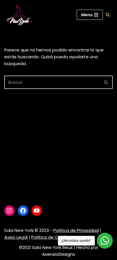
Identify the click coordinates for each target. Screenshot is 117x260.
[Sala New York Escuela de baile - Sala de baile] (18, 14)
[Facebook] (23, 210)
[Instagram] (9, 210)
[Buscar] (108, 15)
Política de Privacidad (76, 230)
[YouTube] (37, 210)
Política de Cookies (51, 237)
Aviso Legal (16, 237)
